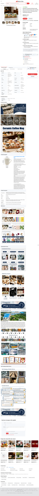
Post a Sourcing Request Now (10, 434)
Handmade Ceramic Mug (32, 477)
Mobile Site (18, 489)
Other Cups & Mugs (18, 477)
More (1, 486)
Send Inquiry (25, 18)
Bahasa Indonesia (22, 491)
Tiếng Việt (18, 491)
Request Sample (36, 20)
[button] (23, 69)
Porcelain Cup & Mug (3, 477)
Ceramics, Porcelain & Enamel (11, 477)
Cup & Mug (10, 5)
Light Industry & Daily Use (5, 5)
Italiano (20, 490)
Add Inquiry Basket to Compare (11, 25)
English (6, 490)
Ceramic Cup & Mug (14, 5)
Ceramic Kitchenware (22, 470)
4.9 (30, 68)
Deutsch (22, 490)
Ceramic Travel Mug (3, 479)
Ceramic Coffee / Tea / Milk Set (13, 470)
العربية (28, 490)
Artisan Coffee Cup (25, 477)
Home (1, 5)
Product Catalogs (11, 467)
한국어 (30, 490)
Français (14, 490)
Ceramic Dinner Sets (3, 470)
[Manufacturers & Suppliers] (19, 1)
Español (8, 490)
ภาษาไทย (36, 490)
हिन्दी (34, 490)
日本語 (32, 490)
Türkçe (15, 491)
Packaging (30, 470)
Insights (21, 489)
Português (11, 490)
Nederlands (25, 490)
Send (7, 433)
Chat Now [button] (31, 18)
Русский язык (17, 490)
